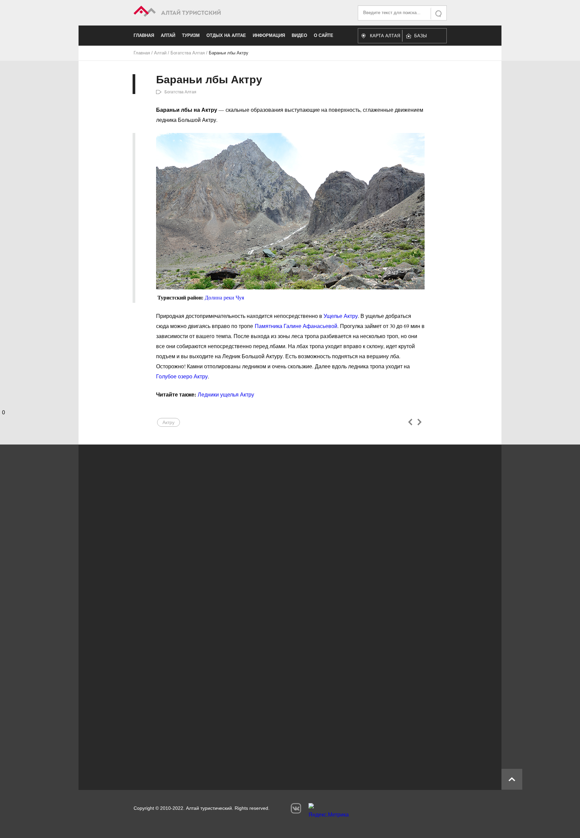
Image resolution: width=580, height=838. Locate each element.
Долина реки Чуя (224, 297)
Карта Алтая (385, 35)
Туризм (191, 35)
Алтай (168, 35)
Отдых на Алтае (226, 35)
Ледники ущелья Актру (226, 394)
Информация (269, 35)
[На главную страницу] (212, 12)
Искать (439, 13)
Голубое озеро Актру (182, 376)
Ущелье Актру (341, 315)
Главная (144, 35)
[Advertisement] (280, 714)
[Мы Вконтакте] (296, 808)
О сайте (323, 35)
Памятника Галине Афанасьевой (296, 325)
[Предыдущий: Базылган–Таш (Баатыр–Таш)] (410, 422)
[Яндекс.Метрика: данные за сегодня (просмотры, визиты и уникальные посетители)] (328, 812)
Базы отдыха (423, 37)
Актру (168, 422)
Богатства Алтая (188, 52)
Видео (299, 35)
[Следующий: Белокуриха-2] (419, 422)
